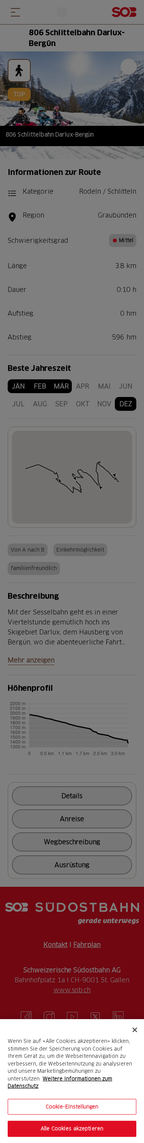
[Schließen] (134, 1029)
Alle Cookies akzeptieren (72, 1128)
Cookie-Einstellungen (72, 1106)
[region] (72, 1081)
